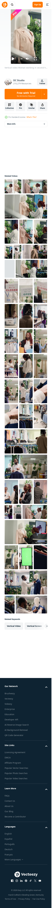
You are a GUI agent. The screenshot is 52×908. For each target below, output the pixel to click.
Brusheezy (10, 882)
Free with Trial (26, 94)
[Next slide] (40, 814)
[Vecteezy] (5, 5)
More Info (11, 124)
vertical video (14, 814)
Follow (42, 83)
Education (9, 902)
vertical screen (34, 814)
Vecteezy (9, 887)
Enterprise (10, 897)
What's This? (32, 117)
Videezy (8, 892)
